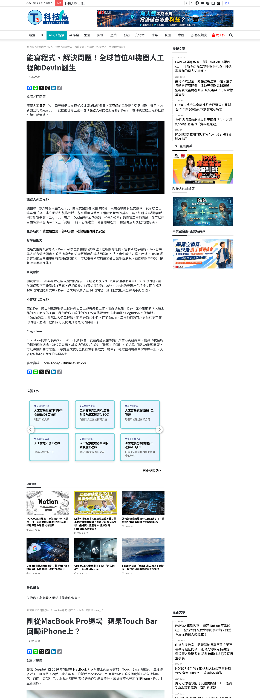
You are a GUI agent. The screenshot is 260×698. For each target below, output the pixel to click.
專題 (181, 35)
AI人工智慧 (56, 35)
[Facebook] (197, 3)
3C (42, 35)
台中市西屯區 (133, 438)
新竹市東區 (87, 438)
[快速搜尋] (230, 35)
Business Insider (74, 363)
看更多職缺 (151, 470)
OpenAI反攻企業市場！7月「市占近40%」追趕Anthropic (94, 567)
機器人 (94, 110)
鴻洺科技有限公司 (44, 452)
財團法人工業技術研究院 (93, 419)
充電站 (140, 35)
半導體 (74, 35)
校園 (168, 35)
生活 (87, 35)
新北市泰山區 (42, 406)
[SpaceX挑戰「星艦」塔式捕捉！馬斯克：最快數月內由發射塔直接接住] (143, 550)
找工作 (220, 35)
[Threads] (218, 3)
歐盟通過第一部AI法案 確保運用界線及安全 (73, 231)
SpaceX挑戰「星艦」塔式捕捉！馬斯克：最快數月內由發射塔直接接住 (143, 567)
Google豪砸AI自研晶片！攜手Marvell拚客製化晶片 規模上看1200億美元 (48, 567)
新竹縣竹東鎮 (88, 406)
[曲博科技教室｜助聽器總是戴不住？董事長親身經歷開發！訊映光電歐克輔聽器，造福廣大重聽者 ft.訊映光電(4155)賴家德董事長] (95, 503)
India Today (51, 363)
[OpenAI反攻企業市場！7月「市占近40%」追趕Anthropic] (95, 550)
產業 (113, 35)
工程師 (113, 105)
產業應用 (41, 46)
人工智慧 (39, 105)
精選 (32, 35)
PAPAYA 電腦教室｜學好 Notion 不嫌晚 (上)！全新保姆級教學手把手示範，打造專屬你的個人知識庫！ (48, 522)
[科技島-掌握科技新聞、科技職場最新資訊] (48, 17)
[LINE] (213, 3)
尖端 (100, 35)
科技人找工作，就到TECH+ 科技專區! (91, 3)
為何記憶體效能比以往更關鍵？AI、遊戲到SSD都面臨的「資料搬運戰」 (143, 520)
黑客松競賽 (199, 35)
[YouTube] (202, 3)
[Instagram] (207, 3)
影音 (127, 35)
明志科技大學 (41, 419)
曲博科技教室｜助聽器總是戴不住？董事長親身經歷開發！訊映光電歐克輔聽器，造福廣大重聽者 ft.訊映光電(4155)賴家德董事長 (95, 523)
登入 (227, 3)
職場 (154, 35)
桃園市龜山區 (42, 438)
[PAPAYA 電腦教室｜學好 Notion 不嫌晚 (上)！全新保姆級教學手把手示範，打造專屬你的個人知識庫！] (48, 503)
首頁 (31, 46)
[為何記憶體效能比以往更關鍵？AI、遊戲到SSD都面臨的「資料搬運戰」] (143, 503)
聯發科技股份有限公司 (92, 452)
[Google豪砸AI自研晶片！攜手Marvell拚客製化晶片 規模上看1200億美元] (48, 550)
